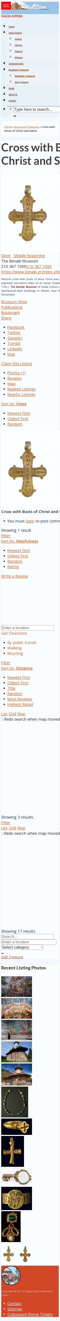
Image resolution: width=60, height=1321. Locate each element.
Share (6, 318)
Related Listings (21, 389)
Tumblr (14, 343)
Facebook (15, 327)
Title (11, 688)
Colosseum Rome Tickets (30, 1314)
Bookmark (10, 312)
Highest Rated (20, 704)
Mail (11, 354)
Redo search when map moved (32, 719)
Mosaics (19, 57)
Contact (14, 1303)
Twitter (14, 332)
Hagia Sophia (15, 33)
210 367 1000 (39, 266)
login (30, 521)
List (4, 713)
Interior (18, 45)
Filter (5, 535)
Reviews (14, 378)
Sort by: (14, 404)
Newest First (18, 413)
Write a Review (14, 576)
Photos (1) (16, 373)
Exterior (19, 51)
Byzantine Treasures (25, 76)
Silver (6, 255)
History (18, 39)
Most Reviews (19, 699)
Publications (12, 307)
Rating (13, 566)
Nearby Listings (21, 394)
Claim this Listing (16, 363)
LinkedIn (14, 348)
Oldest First (17, 418)
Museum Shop (14, 301)
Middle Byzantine (29, 255)
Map (11, 383)
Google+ (14, 338)
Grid (12, 713)
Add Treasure (21, 82)
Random (14, 424)
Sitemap (14, 1309)
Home (8, 127)
